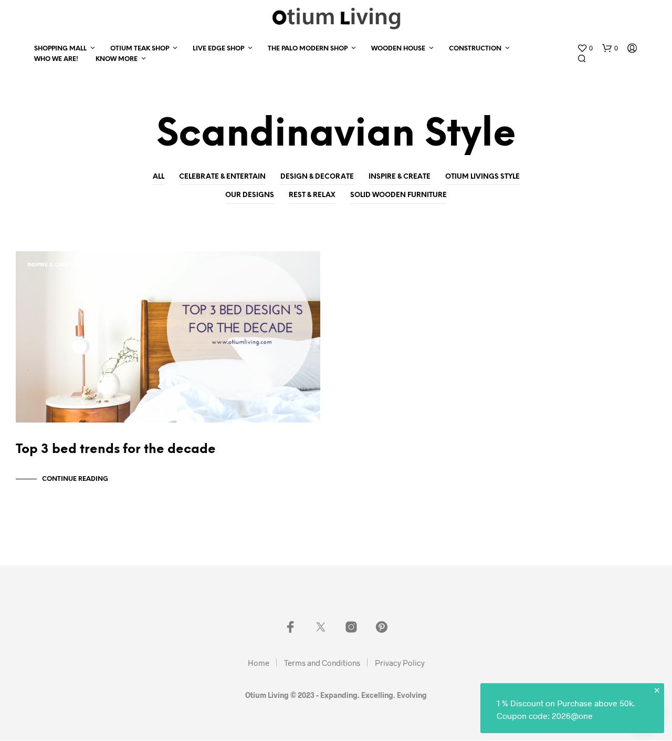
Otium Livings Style (482, 176)
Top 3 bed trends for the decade (116, 449)
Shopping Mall (60, 48)
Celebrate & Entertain (222, 176)
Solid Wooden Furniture (398, 195)
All (158, 176)
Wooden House (398, 48)
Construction (475, 48)
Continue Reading (75, 479)
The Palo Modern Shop (308, 48)
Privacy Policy (400, 662)
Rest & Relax (312, 195)
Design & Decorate (317, 176)
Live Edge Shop (218, 48)
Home (258, 662)
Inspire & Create (399, 176)
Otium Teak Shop (139, 48)
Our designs (249, 195)
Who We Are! (56, 59)
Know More (117, 59)
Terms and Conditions (322, 662)
